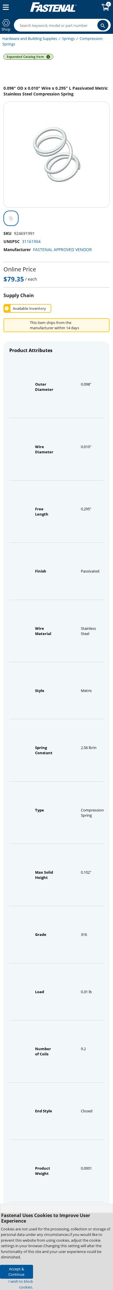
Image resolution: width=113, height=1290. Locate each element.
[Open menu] (4, 7)
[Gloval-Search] (102, 25)
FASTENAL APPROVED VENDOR (62, 249)
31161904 (31, 241)
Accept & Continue (16, 1271)
